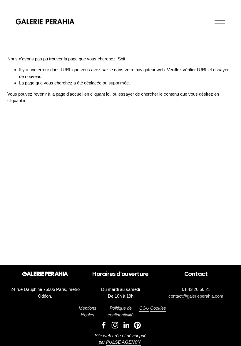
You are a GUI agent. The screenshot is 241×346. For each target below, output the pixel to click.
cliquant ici (100, 93)
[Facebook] (103, 325)
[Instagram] (114, 325)
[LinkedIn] (126, 325)
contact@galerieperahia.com (195, 296)
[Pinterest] (137, 325)
